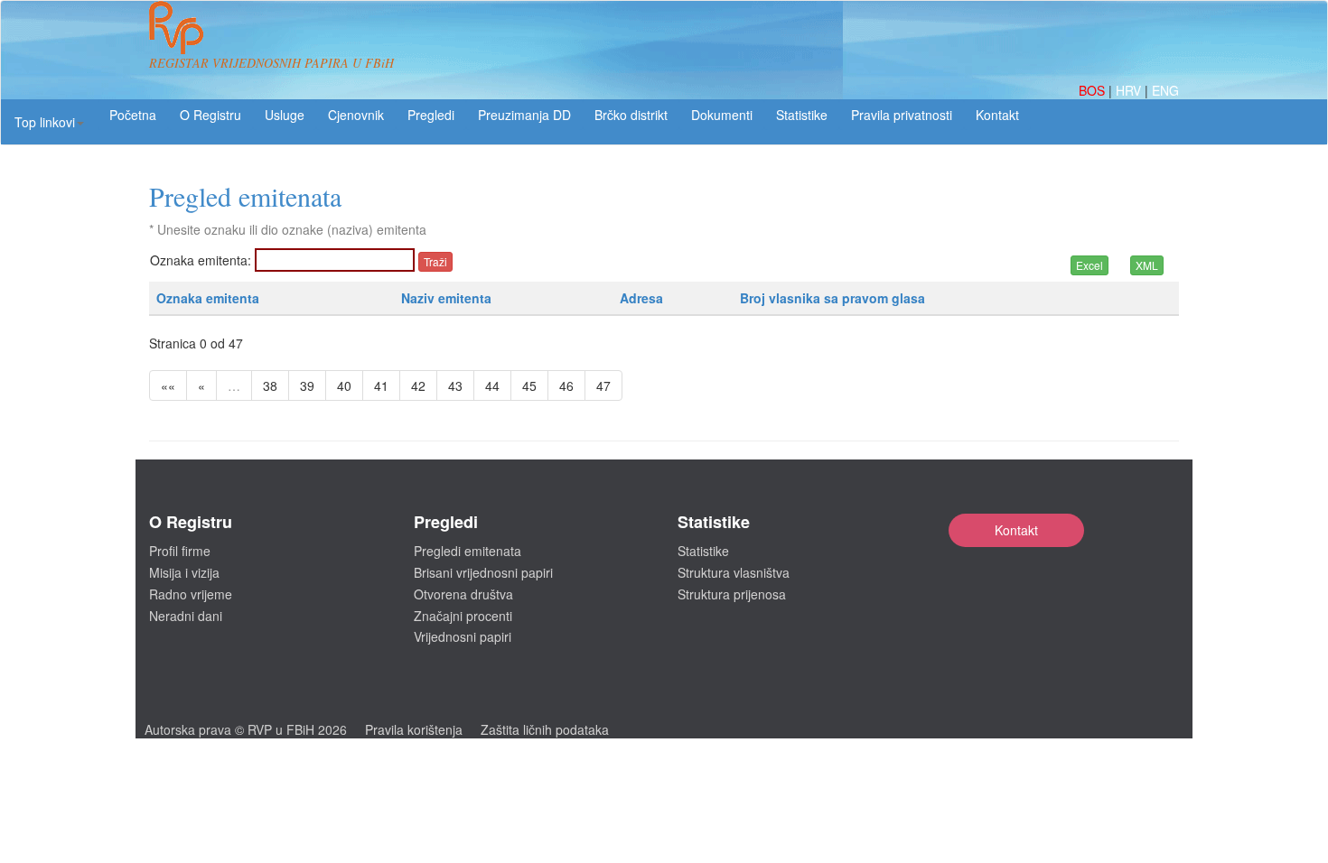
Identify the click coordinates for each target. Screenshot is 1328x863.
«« (168, 385)
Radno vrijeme (190, 594)
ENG (1165, 90)
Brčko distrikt (631, 115)
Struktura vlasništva (734, 572)
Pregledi (430, 115)
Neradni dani (185, 616)
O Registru (210, 115)
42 (418, 385)
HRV (1130, 90)
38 (270, 385)
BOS (1093, 90)
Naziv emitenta (446, 298)
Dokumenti (722, 115)
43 (455, 385)
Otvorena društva (463, 594)
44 (492, 385)
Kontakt (1016, 530)
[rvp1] (176, 25)
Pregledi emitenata (467, 551)
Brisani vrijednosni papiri (483, 572)
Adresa (641, 298)
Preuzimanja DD (524, 115)
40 (344, 385)
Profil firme (179, 551)
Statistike (802, 115)
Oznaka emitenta (207, 298)
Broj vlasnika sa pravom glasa (832, 298)
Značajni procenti (463, 616)
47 (603, 385)
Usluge (284, 115)
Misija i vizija (184, 572)
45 (529, 385)
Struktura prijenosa (732, 594)
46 (566, 385)
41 (381, 385)
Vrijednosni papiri (462, 636)
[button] (49, 121)
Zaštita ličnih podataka (545, 729)
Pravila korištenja (414, 729)
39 (307, 385)
